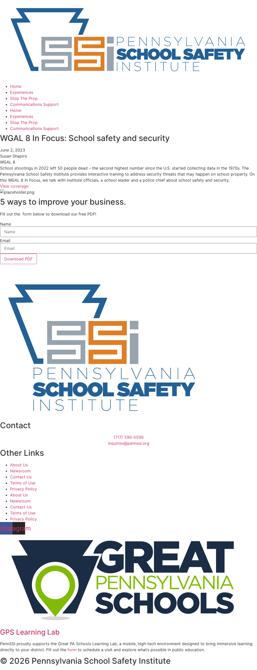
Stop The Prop (24, 98)
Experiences (21, 92)
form (72, 649)
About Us (19, 464)
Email (5, 241)
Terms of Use (22, 482)
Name (5, 224)
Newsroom (20, 470)
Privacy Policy (23, 488)
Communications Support (34, 104)
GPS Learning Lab (30, 632)
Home (15, 86)
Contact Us (21, 476)
